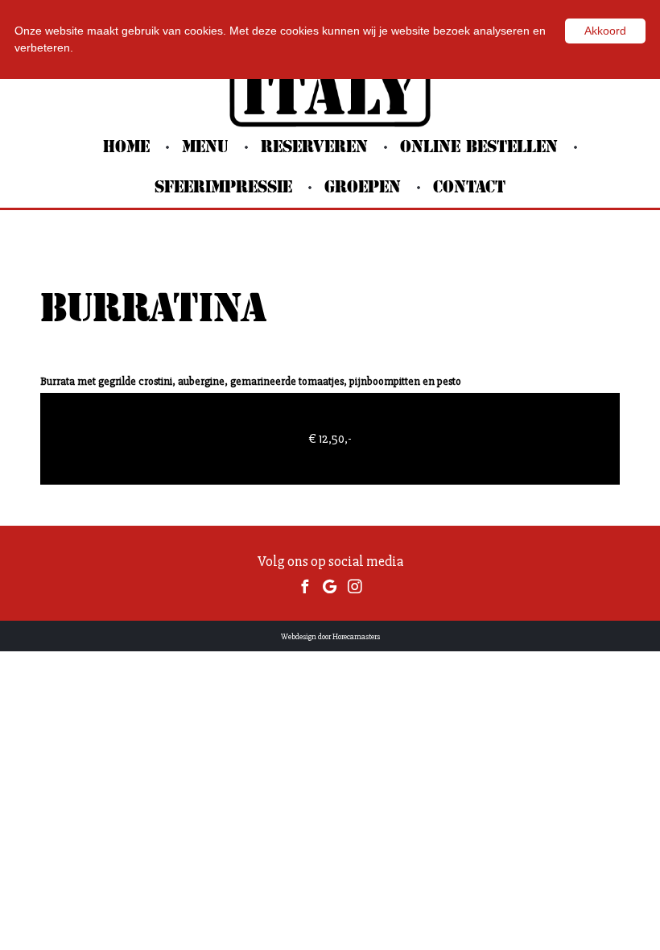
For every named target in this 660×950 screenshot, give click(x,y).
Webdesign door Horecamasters (330, 637)
